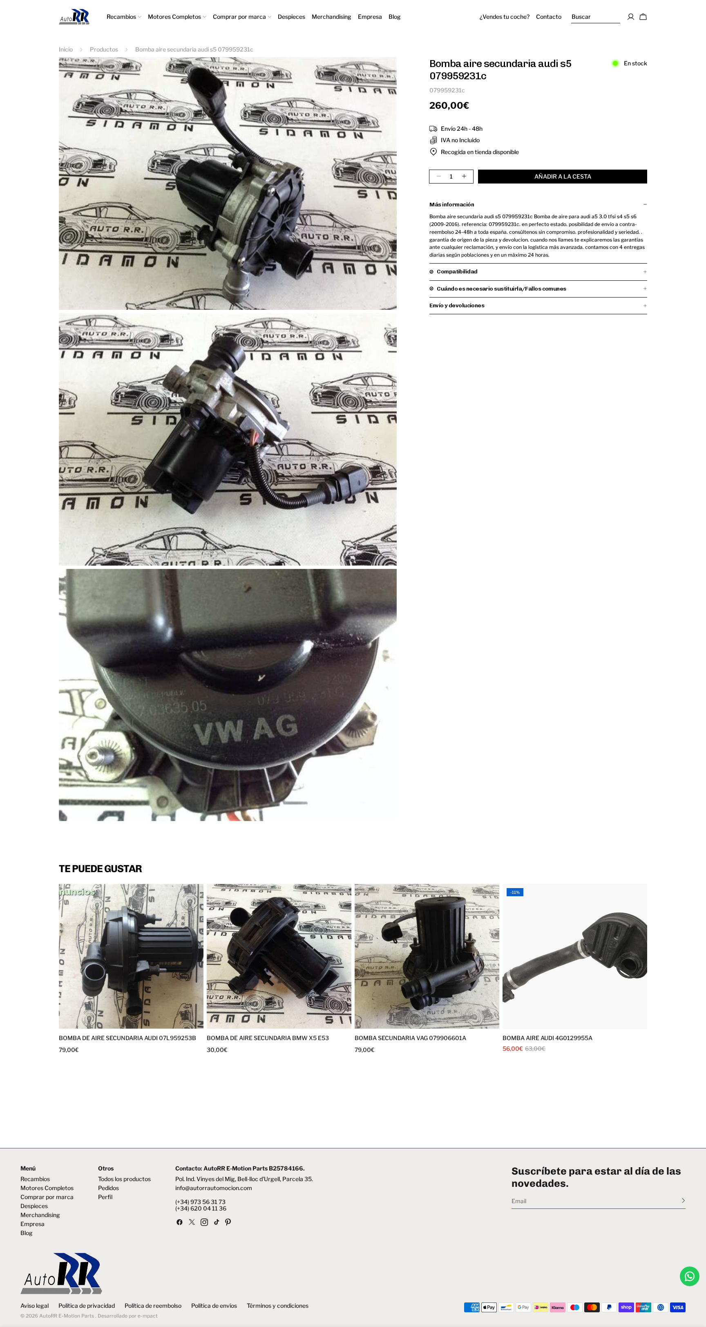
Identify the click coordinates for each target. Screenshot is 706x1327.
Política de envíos (214, 1305)
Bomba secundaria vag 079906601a (410, 1038)
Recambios (35, 1179)
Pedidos (108, 1188)
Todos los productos (124, 1179)
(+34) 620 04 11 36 (200, 1208)
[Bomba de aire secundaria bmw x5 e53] (279, 956)
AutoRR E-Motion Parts (66, 1316)
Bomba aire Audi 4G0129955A (547, 1038)
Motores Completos (47, 1188)
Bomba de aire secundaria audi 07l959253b (127, 1038)
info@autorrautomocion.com (213, 1188)
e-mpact (148, 1316)
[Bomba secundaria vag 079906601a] (427, 956)
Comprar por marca (47, 1197)
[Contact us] (689, 1276)
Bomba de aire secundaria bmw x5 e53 (268, 1038)
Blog (26, 1233)
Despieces (34, 1206)
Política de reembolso (153, 1305)
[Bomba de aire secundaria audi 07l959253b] (131, 956)
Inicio (66, 49)
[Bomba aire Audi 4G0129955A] (575, 956)
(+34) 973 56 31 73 (200, 1202)
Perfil (105, 1197)
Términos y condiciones (277, 1305)
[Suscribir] (683, 1200)
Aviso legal (34, 1305)
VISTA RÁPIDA (96, 1023)
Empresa (32, 1224)
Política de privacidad (86, 1305)
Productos (104, 49)
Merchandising (40, 1215)
